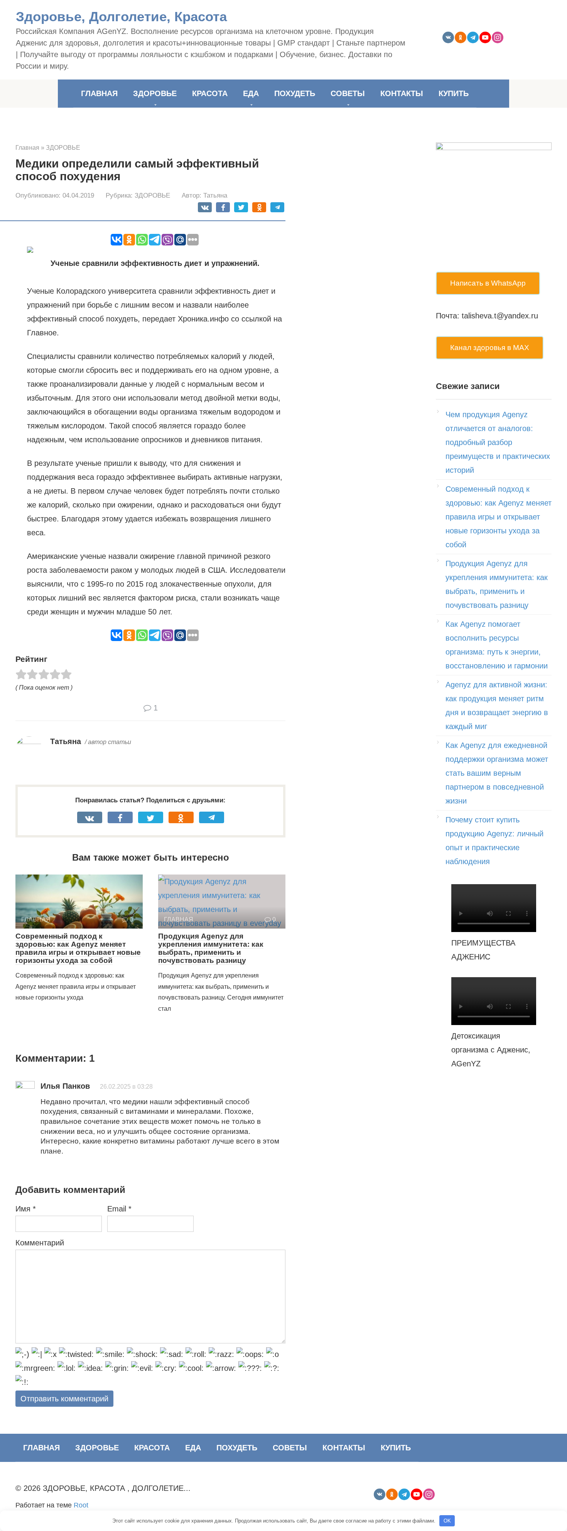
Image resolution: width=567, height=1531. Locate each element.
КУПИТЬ (454, 93)
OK (447, 1521)
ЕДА (251, 93)
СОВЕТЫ (348, 93)
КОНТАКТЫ (401, 93)
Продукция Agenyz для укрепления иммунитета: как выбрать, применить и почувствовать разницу (210, 948)
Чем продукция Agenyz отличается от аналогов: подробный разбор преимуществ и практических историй (498, 442)
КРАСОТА (210, 93)
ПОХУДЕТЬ (294, 93)
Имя (25, 1208)
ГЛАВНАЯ (99, 93)
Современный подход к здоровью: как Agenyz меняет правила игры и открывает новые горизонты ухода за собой (78, 948)
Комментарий (39, 1242)
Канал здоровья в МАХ (489, 347)
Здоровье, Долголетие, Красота (121, 16)
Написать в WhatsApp (488, 283)
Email (119, 1208)
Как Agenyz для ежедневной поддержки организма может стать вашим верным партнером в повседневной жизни (497, 773)
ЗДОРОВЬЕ (155, 93)
